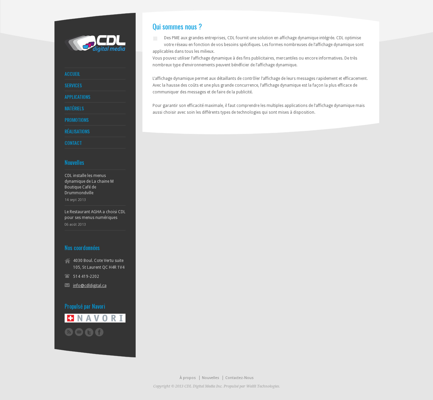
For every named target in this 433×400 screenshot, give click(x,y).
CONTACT (73, 142)
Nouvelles (210, 378)
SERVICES (73, 85)
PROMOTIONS (77, 119)
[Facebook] (99, 332)
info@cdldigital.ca (90, 285)
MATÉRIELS (74, 108)
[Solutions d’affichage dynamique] (95, 50)
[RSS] (69, 332)
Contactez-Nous (239, 378)
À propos (188, 378)
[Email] (79, 332)
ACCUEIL (72, 73)
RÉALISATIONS (77, 131)
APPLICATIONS (77, 96)
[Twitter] (89, 332)
